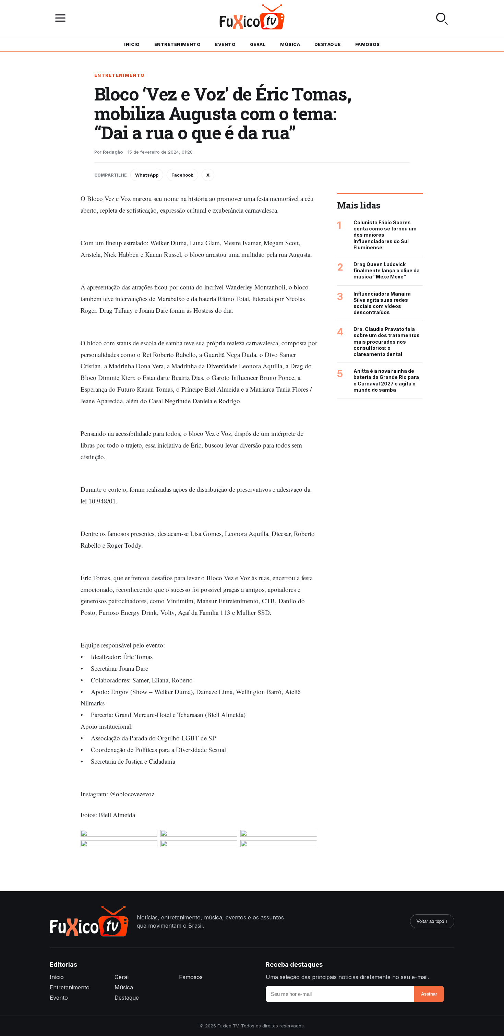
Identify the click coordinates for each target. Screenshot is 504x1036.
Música (290, 44)
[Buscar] (442, 17)
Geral (258, 44)
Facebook (182, 175)
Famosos (367, 44)
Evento (225, 44)
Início (132, 44)
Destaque (327, 44)
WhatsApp (146, 175)
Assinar (429, 994)
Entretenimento (177, 44)
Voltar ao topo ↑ (432, 921)
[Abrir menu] (62, 18)
